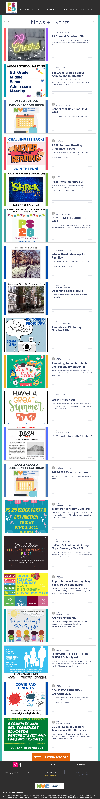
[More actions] (92, 32)
